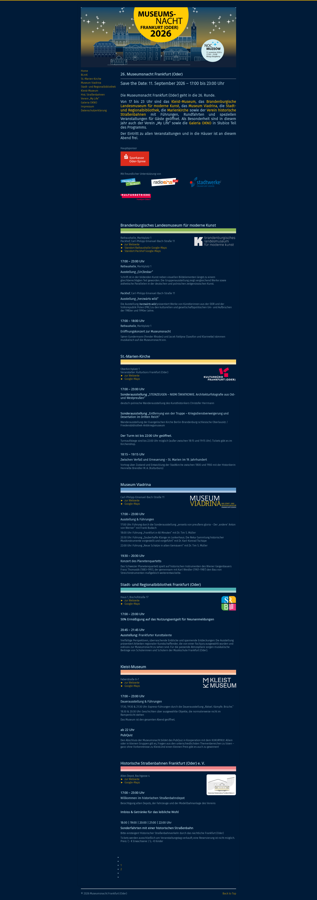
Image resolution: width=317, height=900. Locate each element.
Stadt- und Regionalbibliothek (98, 86)
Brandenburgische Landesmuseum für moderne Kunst (178, 103)
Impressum (87, 106)
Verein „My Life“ (90, 98)
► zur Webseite (130, 244)
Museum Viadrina (91, 82)
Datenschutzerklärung (94, 110)
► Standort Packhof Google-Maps (141, 251)
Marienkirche (177, 110)
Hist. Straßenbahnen (93, 94)
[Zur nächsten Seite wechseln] (122, 873)
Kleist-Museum (89, 90)
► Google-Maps (130, 378)
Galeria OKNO (89, 102)
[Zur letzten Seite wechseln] (122, 877)
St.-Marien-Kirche (91, 78)
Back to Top (229, 893)
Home (84, 70)
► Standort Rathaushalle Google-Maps (144, 247)
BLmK (84, 74)
